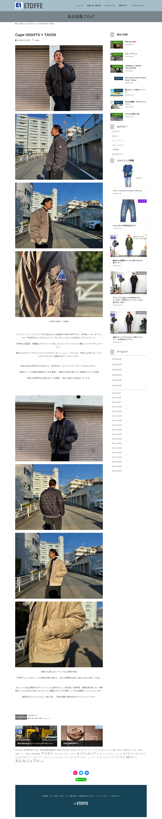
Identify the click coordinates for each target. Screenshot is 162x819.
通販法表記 (73, 796)
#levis (36, 750)
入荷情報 (115, 150)
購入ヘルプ (64, 796)
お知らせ (115, 136)
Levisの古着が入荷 (132, 114)
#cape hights (34, 718)
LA (131, 750)
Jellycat (127, 750)
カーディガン (101, 754)
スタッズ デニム (131, 54)
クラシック (118, 754)
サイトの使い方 (55, 796)
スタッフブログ (118, 145)
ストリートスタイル (57, 757)
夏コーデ (134, 757)
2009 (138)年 (117, 471)
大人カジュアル (27, 760)
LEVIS (139, 750)
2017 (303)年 (117, 434)
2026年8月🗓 (116, 359)
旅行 (42, 761)
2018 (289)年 (117, 430)
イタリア (73, 754)
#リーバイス (91, 750)
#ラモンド (82, 750)
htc (114, 749)
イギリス (66, 754)
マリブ (105, 757)
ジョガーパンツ (37, 757)
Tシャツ (22, 754)
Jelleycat (120, 750)
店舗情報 (45, 796)
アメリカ (59, 754)
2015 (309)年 (117, 443)
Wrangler (130, 42)
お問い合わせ (115, 796)
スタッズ (46, 757)
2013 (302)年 (117, 453)
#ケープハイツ (46, 718)
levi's (134, 750)
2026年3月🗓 (116, 386)
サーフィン (140, 753)
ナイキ (99, 757)
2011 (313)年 (117, 462)
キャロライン (110, 754)
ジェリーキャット (118, 141)
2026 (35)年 (116, 393)
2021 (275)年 (117, 416)
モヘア (111, 757)
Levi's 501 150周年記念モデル (124, 226)
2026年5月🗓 (116, 375)
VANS (28, 754)
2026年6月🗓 (116, 370)
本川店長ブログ (33, 715)
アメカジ (47, 753)
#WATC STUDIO (63, 750)
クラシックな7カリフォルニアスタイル (127, 191)
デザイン (84, 757)
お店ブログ (116, 131)
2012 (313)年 (117, 457)
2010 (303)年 (117, 466)
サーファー (128, 753)
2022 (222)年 (117, 411)
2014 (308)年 (117, 448)
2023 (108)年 (117, 407)
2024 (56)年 (116, 402)
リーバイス (119, 757)
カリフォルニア (86, 753)
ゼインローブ (74, 757)
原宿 (128, 757)
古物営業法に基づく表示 (86, 796)
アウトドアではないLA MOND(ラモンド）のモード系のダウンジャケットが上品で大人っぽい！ (128, 300)
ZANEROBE (35, 754)
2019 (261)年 (117, 425)
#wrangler (73, 750)
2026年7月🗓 (116, 364)
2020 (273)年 (117, 421)
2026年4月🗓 (116, 380)
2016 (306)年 (117, 439)
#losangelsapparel (48, 750)
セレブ (66, 757)
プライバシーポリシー (102, 796)
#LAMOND (28, 750)
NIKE (17, 754)
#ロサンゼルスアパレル (104, 750)
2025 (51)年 (116, 398)
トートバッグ (92, 757)
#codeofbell (19, 750)
